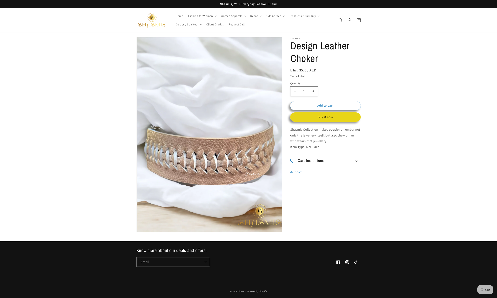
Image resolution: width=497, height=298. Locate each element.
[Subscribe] (205, 262)
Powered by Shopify (257, 291)
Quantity (295, 83)
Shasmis (242, 291)
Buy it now (325, 117)
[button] (202, 16)
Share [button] (298, 172)
